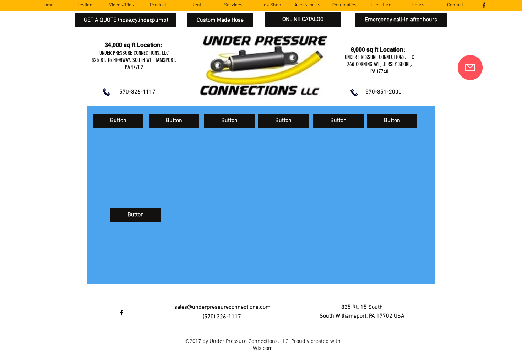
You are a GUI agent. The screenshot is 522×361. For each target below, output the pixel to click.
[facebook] (484, 5)
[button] (118, 121)
